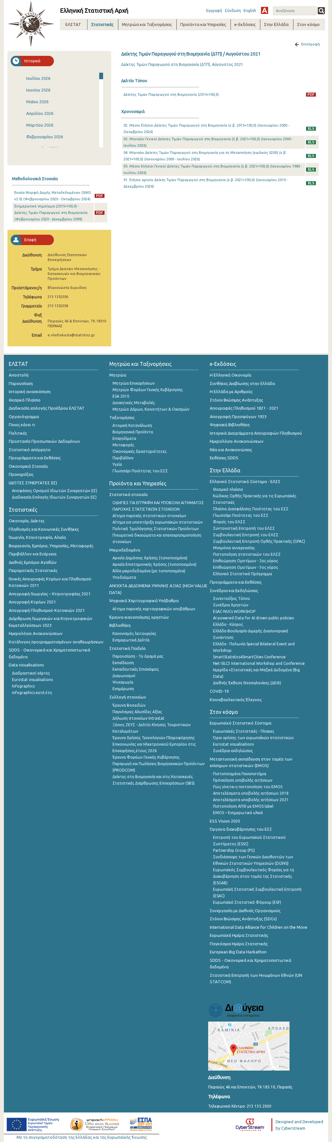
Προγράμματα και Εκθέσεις (35, 457)
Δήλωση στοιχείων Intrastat (138, 718)
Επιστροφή (310, 44)
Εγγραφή (214, 10)
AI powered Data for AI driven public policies (253, 618)
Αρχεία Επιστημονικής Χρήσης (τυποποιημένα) (154, 564)
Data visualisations (26, 665)
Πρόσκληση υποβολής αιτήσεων (242, 780)
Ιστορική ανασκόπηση (30, 391)
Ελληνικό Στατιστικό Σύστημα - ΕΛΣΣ (245, 481)
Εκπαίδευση (123, 663)
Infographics (23, 686)
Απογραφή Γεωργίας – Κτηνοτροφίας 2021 (49, 593)
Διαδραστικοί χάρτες (31, 673)
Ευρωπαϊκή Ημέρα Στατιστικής (239, 935)
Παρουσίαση (21, 383)
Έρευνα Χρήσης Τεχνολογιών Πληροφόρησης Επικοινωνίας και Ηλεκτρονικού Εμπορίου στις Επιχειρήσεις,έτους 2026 (154, 744)
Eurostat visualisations (32, 679)
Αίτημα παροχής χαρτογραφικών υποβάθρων (154, 609)
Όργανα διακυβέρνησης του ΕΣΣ (241, 829)
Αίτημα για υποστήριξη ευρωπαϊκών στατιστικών (158, 522)
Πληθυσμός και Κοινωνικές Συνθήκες (44, 529)
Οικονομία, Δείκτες (26, 520)
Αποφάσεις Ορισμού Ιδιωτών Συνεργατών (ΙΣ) (54, 491)
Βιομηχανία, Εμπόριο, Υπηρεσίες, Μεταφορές (51, 545)
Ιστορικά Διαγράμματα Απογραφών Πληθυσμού (256, 433)
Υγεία (117, 464)
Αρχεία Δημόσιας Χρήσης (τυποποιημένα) (150, 558)
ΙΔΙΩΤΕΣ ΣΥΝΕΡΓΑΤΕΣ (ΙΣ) (33, 482)
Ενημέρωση (123, 689)
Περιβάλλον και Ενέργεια (32, 554)
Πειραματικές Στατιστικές (33, 570)
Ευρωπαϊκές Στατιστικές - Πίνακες (243, 731)
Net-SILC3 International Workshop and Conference (259, 663)
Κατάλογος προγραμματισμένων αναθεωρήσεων (56, 641)
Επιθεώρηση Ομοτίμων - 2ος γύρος (245, 561)
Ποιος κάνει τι (22, 424)
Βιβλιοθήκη (120, 625)
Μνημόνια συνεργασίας (234, 548)
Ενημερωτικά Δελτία (131, 640)
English (249, 10)
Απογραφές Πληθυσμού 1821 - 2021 (244, 408)
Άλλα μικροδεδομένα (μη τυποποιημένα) (149, 571)
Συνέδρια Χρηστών (230, 605)
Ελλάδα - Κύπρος (228, 624)
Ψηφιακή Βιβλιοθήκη (230, 424)
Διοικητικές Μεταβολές (134, 403)
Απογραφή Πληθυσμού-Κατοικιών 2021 (47, 610)
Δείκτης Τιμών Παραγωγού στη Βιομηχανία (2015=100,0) (171, 94)
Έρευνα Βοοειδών (129, 705)
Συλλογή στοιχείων (127, 697)
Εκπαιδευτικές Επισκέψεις (136, 669)
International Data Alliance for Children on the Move (258, 927)
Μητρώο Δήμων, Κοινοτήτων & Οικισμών (151, 409)
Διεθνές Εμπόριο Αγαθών (33, 562)
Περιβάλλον (123, 458)
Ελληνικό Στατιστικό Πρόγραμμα (242, 574)
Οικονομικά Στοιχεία (28, 466)
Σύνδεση (233, 10)
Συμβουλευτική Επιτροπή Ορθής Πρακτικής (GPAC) (259, 541)
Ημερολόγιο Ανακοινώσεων (36, 633)
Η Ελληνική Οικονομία (230, 375)
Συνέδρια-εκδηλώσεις (233, 751)
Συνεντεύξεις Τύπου (231, 598)
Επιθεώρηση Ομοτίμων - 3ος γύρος (245, 567)
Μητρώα (117, 375)
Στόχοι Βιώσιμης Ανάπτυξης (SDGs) (243, 918)
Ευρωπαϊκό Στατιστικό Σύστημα (240, 723)
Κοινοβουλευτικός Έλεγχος (236, 699)
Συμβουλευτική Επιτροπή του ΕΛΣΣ (246, 535)
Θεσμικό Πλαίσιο (25, 400)
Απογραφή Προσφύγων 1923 (238, 416)
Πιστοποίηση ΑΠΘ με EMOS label (243, 806)
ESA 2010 (121, 396)
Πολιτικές (18, 433)
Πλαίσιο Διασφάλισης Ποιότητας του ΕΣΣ (251, 509)
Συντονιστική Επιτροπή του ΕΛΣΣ (244, 528)
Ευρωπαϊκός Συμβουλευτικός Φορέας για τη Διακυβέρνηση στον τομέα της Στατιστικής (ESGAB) (253, 876)
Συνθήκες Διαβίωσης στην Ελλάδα (242, 383)
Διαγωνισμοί (124, 676)
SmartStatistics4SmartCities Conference (249, 657)
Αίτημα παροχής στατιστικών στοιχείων (149, 516)
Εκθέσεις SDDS (224, 457)
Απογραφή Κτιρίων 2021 (32, 602)
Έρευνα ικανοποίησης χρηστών (139, 617)
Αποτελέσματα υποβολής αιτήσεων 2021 (251, 800)
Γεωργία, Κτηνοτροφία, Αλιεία (37, 537)
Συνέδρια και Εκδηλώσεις (234, 590)
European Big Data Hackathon (238, 952)
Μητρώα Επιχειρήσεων (134, 383)
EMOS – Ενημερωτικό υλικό (238, 813)
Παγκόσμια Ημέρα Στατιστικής (239, 943)
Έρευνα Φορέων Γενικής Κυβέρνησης (146, 757)
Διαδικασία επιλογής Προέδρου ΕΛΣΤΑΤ (47, 408)
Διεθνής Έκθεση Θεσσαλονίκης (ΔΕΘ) (247, 683)
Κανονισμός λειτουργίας (134, 633)
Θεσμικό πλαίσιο (228, 489)
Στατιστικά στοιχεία (128, 494)
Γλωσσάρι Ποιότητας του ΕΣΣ (140, 471)
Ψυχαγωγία (123, 682)
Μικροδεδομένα (124, 550)
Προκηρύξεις (21, 474)
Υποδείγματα (124, 577)
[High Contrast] (264, 10)
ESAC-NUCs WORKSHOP (234, 611)
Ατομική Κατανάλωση (132, 425)
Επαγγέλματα (124, 438)
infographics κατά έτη (32, 692)
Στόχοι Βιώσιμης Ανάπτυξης (236, 400)
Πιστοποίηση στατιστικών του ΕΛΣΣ (247, 554)
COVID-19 (219, 691)
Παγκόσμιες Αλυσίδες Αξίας (137, 712)
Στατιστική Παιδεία (127, 648)
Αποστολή (19, 375)
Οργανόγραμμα (24, 416)
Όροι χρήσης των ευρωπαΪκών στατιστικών (253, 738)
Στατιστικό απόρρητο (30, 449)
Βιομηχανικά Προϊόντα (133, 432)
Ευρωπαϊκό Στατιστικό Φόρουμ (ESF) (247, 902)
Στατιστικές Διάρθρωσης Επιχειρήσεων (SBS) (154, 783)
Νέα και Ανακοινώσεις (231, 449)
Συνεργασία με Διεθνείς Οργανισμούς (245, 910)
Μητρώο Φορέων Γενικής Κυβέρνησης (148, 390)
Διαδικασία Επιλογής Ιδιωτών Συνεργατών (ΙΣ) (54, 497)
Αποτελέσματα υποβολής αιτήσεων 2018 (251, 793)
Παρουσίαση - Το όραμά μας (138, 656)
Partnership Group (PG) (234, 850)
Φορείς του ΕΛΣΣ (229, 522)
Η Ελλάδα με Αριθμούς (231, 391)
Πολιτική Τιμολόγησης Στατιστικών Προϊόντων (156, 529)
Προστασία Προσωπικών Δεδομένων (44, 441)
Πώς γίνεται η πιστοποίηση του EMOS (247, 787)
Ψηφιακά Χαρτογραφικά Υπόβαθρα (144, 600)
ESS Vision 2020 (225, 821)
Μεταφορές (123, 445)
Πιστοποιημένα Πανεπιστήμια (239, 774)
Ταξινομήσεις (122, 417)
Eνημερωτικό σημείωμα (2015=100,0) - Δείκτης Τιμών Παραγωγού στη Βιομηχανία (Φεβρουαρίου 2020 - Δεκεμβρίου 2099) (51, 212)
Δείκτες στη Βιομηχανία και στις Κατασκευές (153, 777)
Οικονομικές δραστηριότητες (140, 451)
